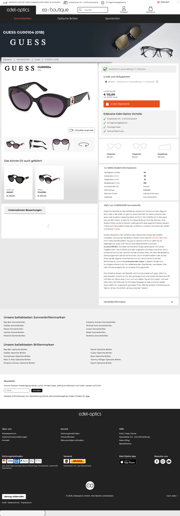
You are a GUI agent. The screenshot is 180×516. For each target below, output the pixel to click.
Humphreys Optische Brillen (17, 356)
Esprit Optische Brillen (101, 363)
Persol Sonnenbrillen (13, 329)
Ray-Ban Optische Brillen (15, 349)
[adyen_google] (38, 461)
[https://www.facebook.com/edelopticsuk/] (156, 462)
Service (64, 429)
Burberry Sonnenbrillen (97, 335)
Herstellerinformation (115, 302)
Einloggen (124, 12)
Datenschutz (14, 502)
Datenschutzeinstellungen (14, 437)
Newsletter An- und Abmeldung (134, 437)
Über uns (7, 429)
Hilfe (121, 429)
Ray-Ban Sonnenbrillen (14, 322)
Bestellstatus (125, 443)
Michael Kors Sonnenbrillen (99, 325)
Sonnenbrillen (23, 59)
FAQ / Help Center (127, 433)
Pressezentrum (9, 433)
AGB (4, 502)
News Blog (124, 440)
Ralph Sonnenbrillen (95, 332)
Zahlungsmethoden (70, 433)
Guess (37, 59)
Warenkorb (150, 12)
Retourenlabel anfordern (72, 440)
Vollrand (146, 190)
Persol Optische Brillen (101, 349)
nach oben (171, 496)
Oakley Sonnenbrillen (14, 325)
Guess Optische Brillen (101, 353)
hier (88, 396)
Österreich (165, 2)
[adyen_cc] (4, 461)
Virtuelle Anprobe (84, 130)
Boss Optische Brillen (101, 356)
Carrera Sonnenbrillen (14, 332)
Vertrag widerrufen (14, 496)
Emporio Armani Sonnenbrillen (101, 322)
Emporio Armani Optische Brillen (19, 363)
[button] (18, 10)
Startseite (7, 59)
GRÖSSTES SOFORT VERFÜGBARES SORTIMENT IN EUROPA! (34, 2)
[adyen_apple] (31, 461)
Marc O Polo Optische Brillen (17, 359)
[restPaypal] (24, 461)
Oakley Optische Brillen (15, 353)
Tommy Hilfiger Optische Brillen (106, 359)
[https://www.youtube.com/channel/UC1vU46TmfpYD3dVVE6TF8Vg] (168, 462)
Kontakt (5, 440)
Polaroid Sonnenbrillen (14, 335)
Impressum (26, 502)
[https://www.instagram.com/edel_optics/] (162, 462)
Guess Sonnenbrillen (96, 329)
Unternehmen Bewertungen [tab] (25, 210)
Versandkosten (68, 437)
